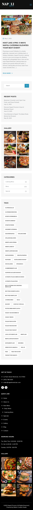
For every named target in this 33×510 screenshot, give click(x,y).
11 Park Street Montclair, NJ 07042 (14, 377)
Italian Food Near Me (11, 325)
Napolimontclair (10, 343)
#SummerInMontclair (11, 268)
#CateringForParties (11, 212)
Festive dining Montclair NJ (12, 308)
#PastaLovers (9, 264)
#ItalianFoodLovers (10, 238)
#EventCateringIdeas (11, 216)
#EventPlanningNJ (10, 220)
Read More (7, 73)
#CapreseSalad (9, 207)
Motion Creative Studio (20, 507)
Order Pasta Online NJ (11, 347)
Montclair (24, 334)
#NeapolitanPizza (22, 255)
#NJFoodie (8, 259)
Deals (18, 299)
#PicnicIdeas (19, 264)
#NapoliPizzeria (9, 255)
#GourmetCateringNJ (11, 229)
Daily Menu (7, 408)
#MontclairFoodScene (11, 251)
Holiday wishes (9, 317)
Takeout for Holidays (11, 355)
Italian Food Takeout (11, 330)
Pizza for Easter (16, 351)
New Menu (20, 343)
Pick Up (23, 347)
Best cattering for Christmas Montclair (13, 286)
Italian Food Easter (10, 321)
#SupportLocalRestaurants (13, 272)
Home (5, 398)
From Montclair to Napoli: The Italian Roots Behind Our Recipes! (16, 115)
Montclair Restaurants (12, 338)
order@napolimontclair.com (12, 382)
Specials (6, 416)
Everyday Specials (19, 304)
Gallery (5, 423)
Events (5, 419)
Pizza (6, 351)
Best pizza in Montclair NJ (12, 291)
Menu (7, 186)
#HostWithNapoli (9, 233)
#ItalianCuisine (22, 233)
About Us (6, 402)
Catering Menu (9, 19)
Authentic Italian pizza (11, 281)
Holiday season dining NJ (12, 312)
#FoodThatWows (9, 225)
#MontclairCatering (10, 242)
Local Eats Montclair (11, 334)
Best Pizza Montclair (11, 295)
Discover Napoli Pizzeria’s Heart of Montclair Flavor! (14, 108)
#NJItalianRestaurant (20, 259)
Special (8, 191)
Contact (5, 430)
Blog (4, 427)
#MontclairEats (9, 246)
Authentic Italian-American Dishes (14, 276)
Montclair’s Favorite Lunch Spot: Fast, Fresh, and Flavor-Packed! (14, 101)
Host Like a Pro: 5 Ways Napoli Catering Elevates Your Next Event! (16, 45)
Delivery (7, 304)
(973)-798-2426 (8, 379)
